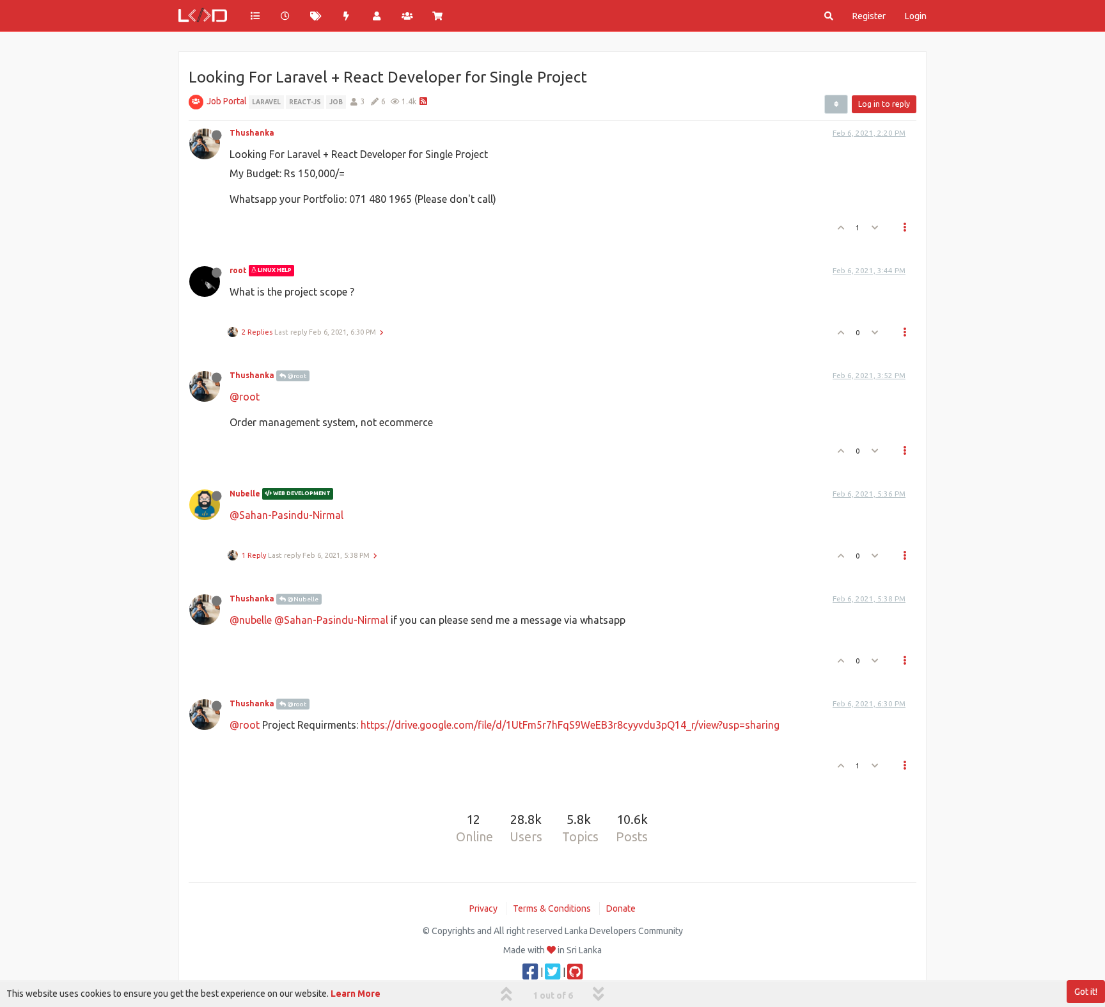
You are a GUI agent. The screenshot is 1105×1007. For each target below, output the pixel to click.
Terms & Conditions (552, 908)
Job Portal (227, 101)
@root (296, 375)
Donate (621, 908)
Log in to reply (884, 104)
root (238, 270)
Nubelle (245, 493)
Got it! (1085, 992)
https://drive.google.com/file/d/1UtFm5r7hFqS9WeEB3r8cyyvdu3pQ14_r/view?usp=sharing (570, 725)
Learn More (355, 993)
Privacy (483, 908)
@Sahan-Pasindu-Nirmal (286, 515)
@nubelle (251, 620)
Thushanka (252, 133)
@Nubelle (302, 599)
